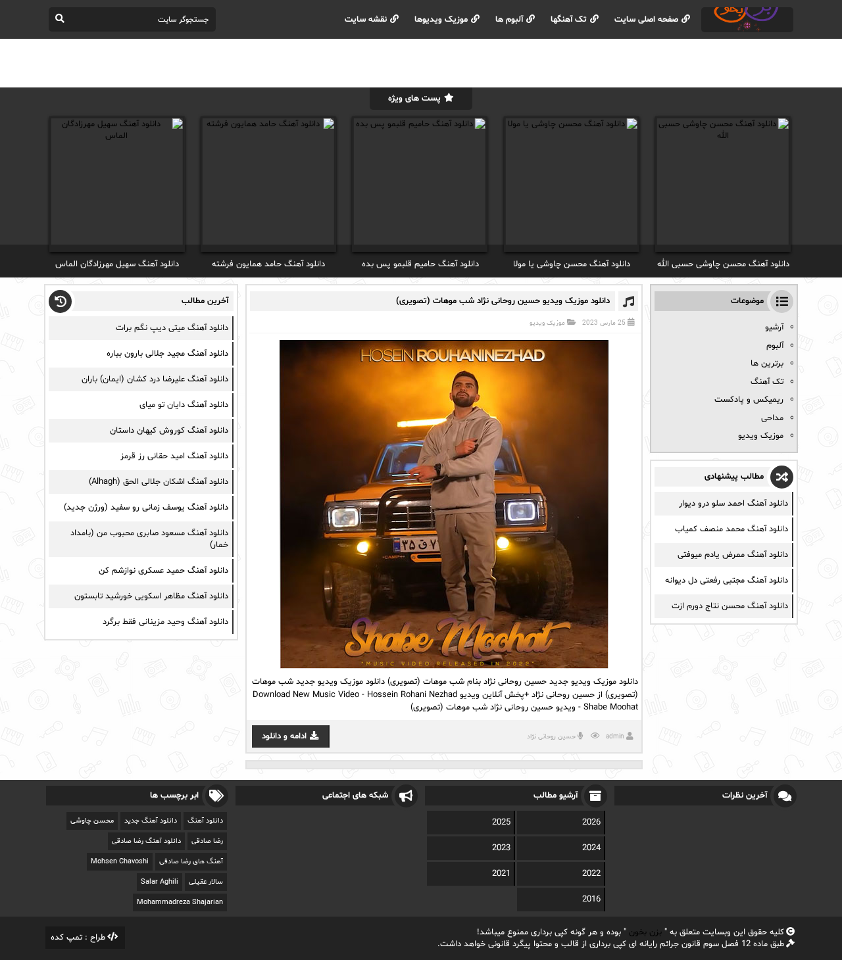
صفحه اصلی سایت (646, 20)
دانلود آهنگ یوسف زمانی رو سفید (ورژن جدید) (146, 508)
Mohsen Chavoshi (120, 862)
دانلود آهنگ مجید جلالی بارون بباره (167, 354)
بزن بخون (645, 932)
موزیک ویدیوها (441, 20)
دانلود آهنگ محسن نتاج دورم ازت (730, 606)
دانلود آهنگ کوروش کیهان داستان (169, 431)
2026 (591, 822)
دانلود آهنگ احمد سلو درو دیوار (733, 504)
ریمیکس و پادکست (748, 400)
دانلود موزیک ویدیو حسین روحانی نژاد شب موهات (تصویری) (503, 301)
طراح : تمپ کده (78, 938)
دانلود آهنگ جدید (150, 821)
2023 (501, 848)
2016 (591, 899)
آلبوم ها (509, 20)
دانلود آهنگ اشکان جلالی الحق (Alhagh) (158, 482)
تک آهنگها (569, 20)
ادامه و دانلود (284, 736)
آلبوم (774, 346)
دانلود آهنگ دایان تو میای (183, 405)
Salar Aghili (159, 882)
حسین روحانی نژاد (551, 736)
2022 (591, 874)
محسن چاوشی (92, 821)
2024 (591, 848)
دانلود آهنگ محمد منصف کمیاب (731, 529)
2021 (501, 874)
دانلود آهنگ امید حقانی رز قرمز (174, 456)
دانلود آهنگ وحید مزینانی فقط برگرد (165, 622)
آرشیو (774, 327)
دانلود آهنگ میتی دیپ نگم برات (172, 328)
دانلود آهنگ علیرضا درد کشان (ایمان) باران (155, 379)
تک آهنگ (767, 382)
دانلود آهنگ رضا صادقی (146, 841)
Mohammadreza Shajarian (180, 902)
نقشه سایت (366, 20)
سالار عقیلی (206, 882)
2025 (501, 822)
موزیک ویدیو (547, 323)
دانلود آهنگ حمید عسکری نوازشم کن (163, 571)
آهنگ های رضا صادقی (191, 862)
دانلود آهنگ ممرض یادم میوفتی (733, 555)
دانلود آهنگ (205, 821)
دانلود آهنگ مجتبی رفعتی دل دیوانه (726, 581)
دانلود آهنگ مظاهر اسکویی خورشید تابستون (151, 596)
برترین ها (767, 364)
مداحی (772, 418)
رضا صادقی (207, 841)
